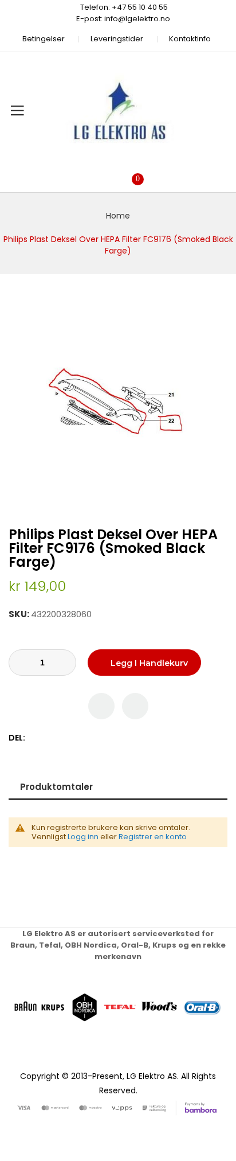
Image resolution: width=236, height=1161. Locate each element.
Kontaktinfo (190, 38)
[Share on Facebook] (36, 738)
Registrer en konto (153, 836)
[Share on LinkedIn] (84, 738)
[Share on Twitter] (48, 738)
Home (118, 215)
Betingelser (43, 38)
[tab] (118, 787)
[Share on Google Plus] (72, 738)
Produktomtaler (56, 787)
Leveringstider (117, 38)
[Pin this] (60, 738)
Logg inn (83, 836)
